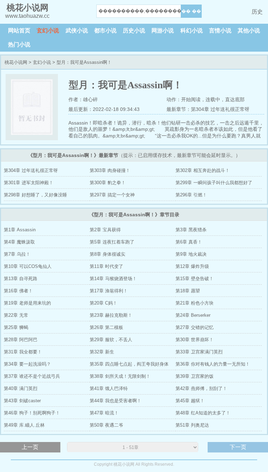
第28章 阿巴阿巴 (20, 339)
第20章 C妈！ (103, 303)
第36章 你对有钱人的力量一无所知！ (213, 364)
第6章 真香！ (189, 242)
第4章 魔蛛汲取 (19, 242)
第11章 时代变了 (106, 266)
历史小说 (134, 30)
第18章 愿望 (188, 290)
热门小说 (19, 44)
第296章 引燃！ (191, 194)
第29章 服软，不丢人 (111, 339)
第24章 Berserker (193, 315)
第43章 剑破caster (22, 400)
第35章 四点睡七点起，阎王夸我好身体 (129, 364)
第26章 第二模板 (106, 327)
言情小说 (220, 30)
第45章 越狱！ (190, 400)
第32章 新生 (102, 351)
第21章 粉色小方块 (195, 303)
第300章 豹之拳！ (108, 182)
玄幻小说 (48, 30)
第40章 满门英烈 (20, 388)
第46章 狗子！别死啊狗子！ (32, 412)
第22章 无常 (16, 315)
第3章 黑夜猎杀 (191, 229)
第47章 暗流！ (104, 412)
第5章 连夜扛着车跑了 (112, 242)
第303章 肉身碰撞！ (110, 170)
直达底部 (235, 99)
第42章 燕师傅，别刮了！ (201, 388)
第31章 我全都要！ (23, 351)
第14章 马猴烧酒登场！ (113, 278)
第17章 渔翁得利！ (109, 290)
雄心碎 (90, 99)
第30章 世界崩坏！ (195, 339)
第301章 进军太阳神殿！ (28, 182)
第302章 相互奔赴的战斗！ (203, 170)
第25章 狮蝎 (16, 327)
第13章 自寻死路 (20, 278)
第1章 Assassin (20, 229)
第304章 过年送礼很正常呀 (220, 109)
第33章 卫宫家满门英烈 (199, 351)
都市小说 (105, 30)
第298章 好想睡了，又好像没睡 (35, 194)
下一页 (238, 447)
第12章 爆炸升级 (192, 266)
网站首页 (19, 30)
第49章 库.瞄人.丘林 (24, 425)
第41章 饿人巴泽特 (109, 388)
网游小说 (162, 30)
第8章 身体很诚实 (107, 254)
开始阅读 (191, 99)
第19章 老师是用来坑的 (27, 303)
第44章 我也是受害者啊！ (115, 400)
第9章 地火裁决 (191, 254)
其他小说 (249, 30)
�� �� (191, 11)
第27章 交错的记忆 (195, 327)
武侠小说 (77, 30)
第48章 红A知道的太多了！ (203, 412)
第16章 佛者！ (18, 290)
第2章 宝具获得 (105, 229)
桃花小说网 (16, 62)
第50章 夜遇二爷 (106, 425)
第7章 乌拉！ (17, 254)
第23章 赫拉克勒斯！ (111, 315)
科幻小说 (191, 30)
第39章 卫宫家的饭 (195, 376)
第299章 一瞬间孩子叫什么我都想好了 (214, 182)
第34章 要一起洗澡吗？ (27, 364)
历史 (257, 12)
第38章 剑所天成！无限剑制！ (120, 376)
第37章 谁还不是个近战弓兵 (32, 376)
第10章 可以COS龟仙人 (28, 266)
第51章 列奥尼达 (192, 425)
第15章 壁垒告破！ (195, 278)
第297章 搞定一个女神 (112, 194)
